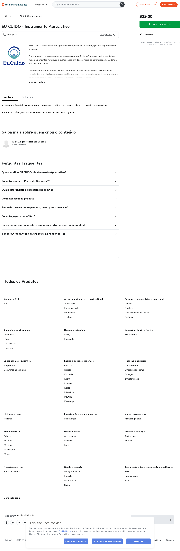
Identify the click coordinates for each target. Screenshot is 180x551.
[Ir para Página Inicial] (15, 4)
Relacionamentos (13, 467)
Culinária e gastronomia (17, 330)
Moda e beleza (12, 431)
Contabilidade (131, 365)
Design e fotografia (75, 330)
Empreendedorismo (134, 369)
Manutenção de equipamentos (80, 414)
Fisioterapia (70, 480)
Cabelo (7, 436)
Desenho (68, 440)
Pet (6, 303)
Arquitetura (9, 365)
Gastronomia (10, 343)
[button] (57, 172)
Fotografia (69, 339)
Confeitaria (9, 334)
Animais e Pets (12, 299)
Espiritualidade (71, 308)
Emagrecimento (72, 471)
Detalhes (27, 97)
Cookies (170, 540)
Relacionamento (12, 471)
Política (68, 396)
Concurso (68, 365)
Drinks (7, 339)
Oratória (129, 317)
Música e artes (72, 431)
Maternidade (131, 334)
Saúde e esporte (73, 467)
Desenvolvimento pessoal (138, 312)
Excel (127, 471)
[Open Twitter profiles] (13, 522)
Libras (67, 387)
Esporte (68, 476)
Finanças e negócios (135, 360)
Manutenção (70, 418)
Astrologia (69, 303)
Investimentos (132, 378)
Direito (67, 369)
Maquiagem (9, 449)
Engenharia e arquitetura (17, 360)
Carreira (128, 303)
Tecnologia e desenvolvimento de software (149, 467)
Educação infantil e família (139, 330)
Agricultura (130, 436)
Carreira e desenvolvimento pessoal (144, 299)
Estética (8, 440)
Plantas (128, 440)
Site (127, 480)
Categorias (39, 4)
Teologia (68, 317)
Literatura (69, 392)
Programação (131, 476)
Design (67, 334)
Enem (67, 378)
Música (67, 445)
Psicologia (69, 401)
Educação (69, 374)
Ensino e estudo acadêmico (79, 360)
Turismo (8, 418)
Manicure (8, 445)
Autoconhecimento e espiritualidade (84, 299)
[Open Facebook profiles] (6, 522)
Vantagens (10, 97)
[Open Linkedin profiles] (19, 522)
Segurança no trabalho (15, 369)
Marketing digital (133, 418)
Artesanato (70, 436)
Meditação (69, 312)
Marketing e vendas (135, 414)
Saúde (67, 485)
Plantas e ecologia (135, 431)
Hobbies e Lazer (13, 414)
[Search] (122, 4)
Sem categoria (12, 497)
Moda (7, 454)
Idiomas (68, 383)
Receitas (8, 348)
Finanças (129, 374)
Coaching (129, 308)
